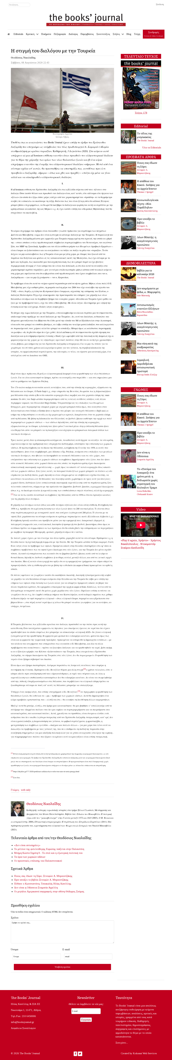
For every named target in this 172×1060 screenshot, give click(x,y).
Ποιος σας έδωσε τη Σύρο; (28, 876)
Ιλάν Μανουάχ (143, 295)
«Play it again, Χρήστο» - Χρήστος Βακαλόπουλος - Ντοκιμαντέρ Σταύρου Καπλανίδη (141, 543)
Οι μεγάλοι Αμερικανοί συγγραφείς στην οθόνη (39, 891)
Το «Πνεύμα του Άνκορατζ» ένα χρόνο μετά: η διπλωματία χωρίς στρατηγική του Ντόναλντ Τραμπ (147, 478)
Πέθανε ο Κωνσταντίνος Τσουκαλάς (33, 883)
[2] (84, 668)
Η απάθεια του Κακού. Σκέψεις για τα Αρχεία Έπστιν (148, 184)
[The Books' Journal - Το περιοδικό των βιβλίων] (86, 19)
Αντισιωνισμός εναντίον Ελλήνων (148, 306)
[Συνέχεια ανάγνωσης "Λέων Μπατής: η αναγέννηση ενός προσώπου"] (129, 242)
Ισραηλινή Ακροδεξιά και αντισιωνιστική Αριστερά (146, 365)
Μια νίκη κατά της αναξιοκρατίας (147, 345)
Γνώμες (15, 789)
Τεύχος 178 (141, 112)
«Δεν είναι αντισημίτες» (27, 845)
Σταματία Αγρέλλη (48, 887)
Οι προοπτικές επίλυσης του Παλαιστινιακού (38, 860)
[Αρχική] (10, 34)
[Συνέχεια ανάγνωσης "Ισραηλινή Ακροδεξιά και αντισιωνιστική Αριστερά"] (129, 367)
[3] (79, 691)
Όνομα (14, 949)
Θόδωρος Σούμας (75, 891)
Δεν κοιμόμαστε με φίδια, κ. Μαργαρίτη (148, 290)
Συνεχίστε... (122, 1042)
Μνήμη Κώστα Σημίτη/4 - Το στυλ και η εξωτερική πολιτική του (48, 853)
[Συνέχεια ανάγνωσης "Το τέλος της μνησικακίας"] (129, 136)
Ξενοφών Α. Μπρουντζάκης (57, 876)
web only (26, 789)
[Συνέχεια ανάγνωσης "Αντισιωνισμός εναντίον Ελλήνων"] (129, 309)
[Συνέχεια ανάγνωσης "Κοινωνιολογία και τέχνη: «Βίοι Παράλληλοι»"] (129, 205)
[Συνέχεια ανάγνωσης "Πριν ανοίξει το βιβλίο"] (129, 223)
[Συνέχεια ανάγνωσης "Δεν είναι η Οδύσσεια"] (129, 455)
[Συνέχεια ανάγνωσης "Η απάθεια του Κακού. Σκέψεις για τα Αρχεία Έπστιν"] (129, 186)
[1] (12, 494)
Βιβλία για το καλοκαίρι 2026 (145, 272)
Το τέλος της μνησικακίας (144, 135)
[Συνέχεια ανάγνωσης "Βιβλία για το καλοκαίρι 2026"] (129, 273)
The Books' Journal (145, 140)
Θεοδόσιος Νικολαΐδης (23, 57)
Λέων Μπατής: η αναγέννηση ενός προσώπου (147, 240)
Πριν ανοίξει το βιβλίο (26, 879)
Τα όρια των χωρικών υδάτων (29, 856)
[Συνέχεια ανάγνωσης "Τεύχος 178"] (141, 84)
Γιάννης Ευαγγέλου (146, 248)
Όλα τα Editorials (151, 147)
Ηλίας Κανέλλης (62, 883)
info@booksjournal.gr (22, 1022)
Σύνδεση (160, 4)
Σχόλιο (14, 917)
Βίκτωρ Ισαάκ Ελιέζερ (147, 374)
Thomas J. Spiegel (145, 192)
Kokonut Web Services (145, 1053)
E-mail (66, 949)
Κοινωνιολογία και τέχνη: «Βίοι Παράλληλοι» (147, 203)
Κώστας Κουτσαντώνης (147, 211)
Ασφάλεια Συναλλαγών (23, 1028)
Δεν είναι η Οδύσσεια (25, 887)
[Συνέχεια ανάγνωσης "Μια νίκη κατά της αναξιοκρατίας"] (129, 346)
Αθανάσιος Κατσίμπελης (148, 350)
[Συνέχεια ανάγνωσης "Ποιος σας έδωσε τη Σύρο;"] (129, 167)
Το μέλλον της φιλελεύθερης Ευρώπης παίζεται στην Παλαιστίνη (49, 849)
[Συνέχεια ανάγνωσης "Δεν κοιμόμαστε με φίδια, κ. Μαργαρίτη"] (129, 291)
